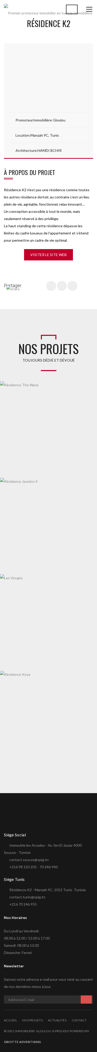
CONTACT (79, 1020)
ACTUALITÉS (57, 1020)
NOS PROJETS (32, 1020)
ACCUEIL (10, 1020)
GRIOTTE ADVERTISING (22, 1042)
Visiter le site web (48, 254)
